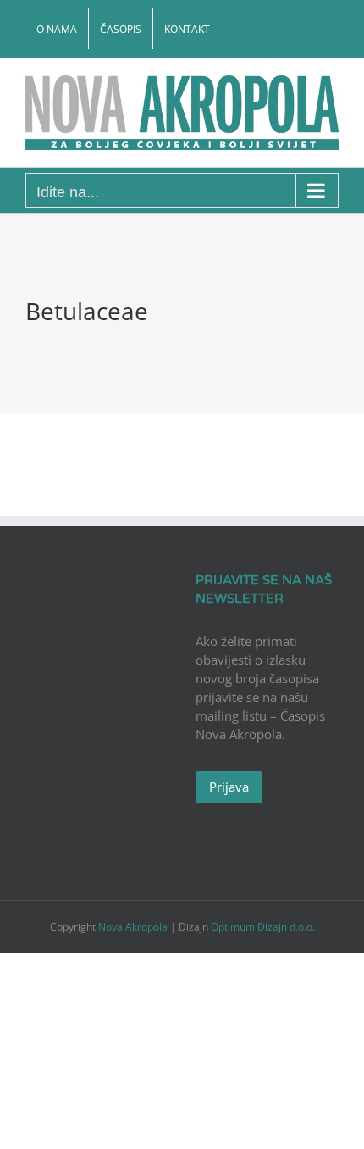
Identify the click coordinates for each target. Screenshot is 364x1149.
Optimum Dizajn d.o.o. (263, 927)
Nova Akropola (134, 927)
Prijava (229, 786)
